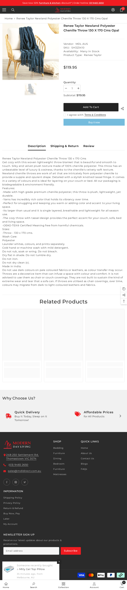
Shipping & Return (64, 146)
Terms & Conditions (95, 115)
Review (88, 146)
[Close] (59, 561)
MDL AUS (82, 43)
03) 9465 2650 (18, 464)
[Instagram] (15, 482)
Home (9, 18)
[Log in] (113, 10)
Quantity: (70, 82)
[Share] (121, 108)
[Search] (13, 10)
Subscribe (71, 550)
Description (37, 146)
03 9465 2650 (96, 3)
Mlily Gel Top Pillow (32, 569)
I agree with (75, 114)
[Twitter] (24, 482)
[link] (22, 364)
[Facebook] (6, 482)
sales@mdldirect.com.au (24, 470)
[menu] (4, 10)
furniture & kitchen (50, 3)
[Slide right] (120, 416)
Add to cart (91, 107)
